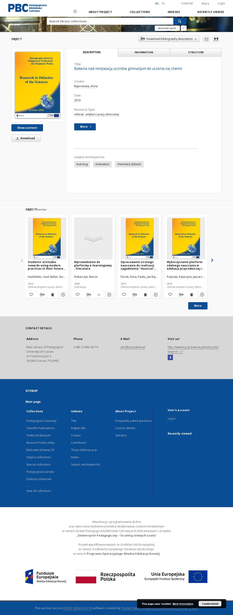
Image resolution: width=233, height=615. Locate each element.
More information (183, 603)
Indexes (174, 12)
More (198, 306)
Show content (27, 128)
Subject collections (38, 457)
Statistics (121, 435)
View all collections (38, 491)
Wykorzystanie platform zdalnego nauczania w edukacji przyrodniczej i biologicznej (185, 265)
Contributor (78, 443)
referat (79, 114)
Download (27, 138)
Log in (172, 418)
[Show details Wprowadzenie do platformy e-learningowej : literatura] (108, 295)
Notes (75, 457)
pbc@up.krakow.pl (133, 347)
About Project (100, 12)
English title (78, 428)
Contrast (187, 3)
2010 (77, 100)
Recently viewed (211, 12)
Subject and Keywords (85, 464)
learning (82, 164)
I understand (210, 604)
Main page (33, 402)
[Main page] (75, 12)
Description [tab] (91, 52)
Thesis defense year (84, 450)
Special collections (38, 464)
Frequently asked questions (133, 421)
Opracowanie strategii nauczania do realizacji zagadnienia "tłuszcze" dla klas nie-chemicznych (139, 265)
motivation (102, 164)
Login (221, 3)
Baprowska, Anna (86, 86)
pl (163, 3)
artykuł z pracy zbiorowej (102, 114)
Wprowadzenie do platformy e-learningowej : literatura (93, 265)
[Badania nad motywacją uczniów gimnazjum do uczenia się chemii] (37, 85)
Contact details (125, 428)
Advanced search (167, 28)
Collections (140, 12)
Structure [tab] (196, 52)
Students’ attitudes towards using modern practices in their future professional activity (45, 265)
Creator (76, 435)
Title (74, 421)
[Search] (180, 21)
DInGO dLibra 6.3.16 (77, 608)
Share (205, 3)
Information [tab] (143, 52)
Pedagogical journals (40, 472)
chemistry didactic (129, 164)
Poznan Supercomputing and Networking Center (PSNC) (159, 608)
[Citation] (216, 39)
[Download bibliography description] (41, 295)
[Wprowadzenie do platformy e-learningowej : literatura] (93, 239)
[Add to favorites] (206, 39)
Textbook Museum (38, 435)
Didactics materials (38, 479)
